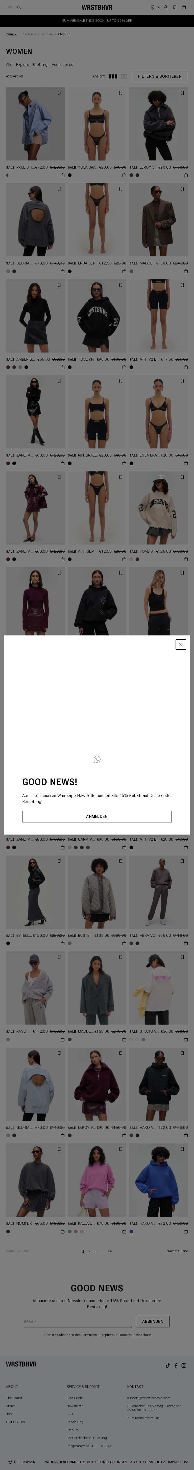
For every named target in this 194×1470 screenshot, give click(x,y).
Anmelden (97, 816)
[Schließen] (181, 644)
